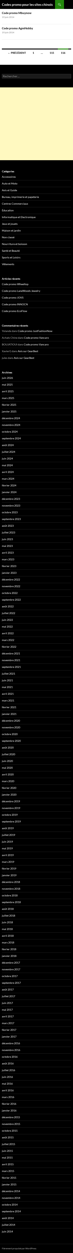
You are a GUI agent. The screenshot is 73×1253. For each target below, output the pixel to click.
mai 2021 (7, 687)
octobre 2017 (10, 976)
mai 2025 (7, 384)
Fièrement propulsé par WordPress (19, 1248)
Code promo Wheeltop (15, 284)
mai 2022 (7, 626)
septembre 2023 (11, 519)
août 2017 (8, 989)
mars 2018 (8, 942)
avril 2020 (8, 774)
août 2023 (8, 525)
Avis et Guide (9, 190)
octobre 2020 (10, 734)
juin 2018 (7, 922)
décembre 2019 (11, 801)
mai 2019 (7, 848)
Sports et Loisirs (11, 257)
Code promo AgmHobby (17, 28)
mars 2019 (8, 861)
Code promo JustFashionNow (35, 331)
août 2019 (8, 828)
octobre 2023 (10, 512)
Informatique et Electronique (19, 217)
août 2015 (8, 1137)
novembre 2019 (11, 808)
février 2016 (9, 1103)
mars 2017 (8, 1023)
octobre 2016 (10, 1056)
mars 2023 (8, 559)
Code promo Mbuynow (16, 13)
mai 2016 (7, 1083)
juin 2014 (7, 1231)
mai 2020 (7, 767)
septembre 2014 (11, 1211)
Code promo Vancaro (36, 337)
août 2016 (8, 1063)
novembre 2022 (11, 586)
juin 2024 (7, 458)
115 (52, 52)
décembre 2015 (11, 1117)
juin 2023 (7, 539)
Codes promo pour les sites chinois (27, 4)
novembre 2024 (11, 424)
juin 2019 (7, 841)
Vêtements (8, 264)
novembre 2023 (11, 505)
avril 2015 (8, 1164)
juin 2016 (7, 1076)
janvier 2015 (9, 1184)
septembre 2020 (11, 740)
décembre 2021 (11, 653)
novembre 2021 (11, 660)
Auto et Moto (9, 183)
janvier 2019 (9, 875)
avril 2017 (8, 1016)
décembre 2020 (11, 720)
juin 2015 (7, 1150)
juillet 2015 (8, 1144)
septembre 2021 (11, 666)
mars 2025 (8, 398)
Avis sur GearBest (28, 351)
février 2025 (9, 404)
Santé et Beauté (11, 250)
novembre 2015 (11, 1123)
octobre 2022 (10, 592)
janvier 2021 (9, 713)
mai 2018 (7, 929)
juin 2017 (7, 1002)
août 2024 (8, 445)
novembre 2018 (11, 888)
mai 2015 (7, 1157)
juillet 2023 (8, 532)
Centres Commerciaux (15, 203)
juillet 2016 (8, 1070)
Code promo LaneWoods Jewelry (21, 290)
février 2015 (9, 1177)
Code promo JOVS (12, 297)
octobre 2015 (10, 1130)
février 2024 (9, 485)
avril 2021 (8, 693)
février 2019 (9, 868)
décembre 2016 (11, 1043)
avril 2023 (8, 552)
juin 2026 (7, 377)
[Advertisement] (36, 123)
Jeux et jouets (10, 223)
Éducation (8, 210)
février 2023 (9, 566)
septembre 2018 (11, 902)
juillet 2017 (8, 996)
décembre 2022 (11, 579)
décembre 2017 (11, 962)
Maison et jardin (11, 230)
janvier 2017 (9, 1036)
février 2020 (9, 787)
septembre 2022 (11, 599)
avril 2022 (8, 633)
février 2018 (9, 949)
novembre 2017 (11, 969)
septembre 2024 (11, 438)
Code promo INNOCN (15, 304)
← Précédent (17, 52)
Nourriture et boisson (14, 244)
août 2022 (8, 606)
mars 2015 (8, 1171)
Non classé (8, 237)
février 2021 (9, 707)
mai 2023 (7, 545)
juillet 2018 (8, 915)
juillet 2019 (8, 834)
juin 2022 (7, 619)
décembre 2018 (11, 882)
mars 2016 (8, 1097)
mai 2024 (7, 465)
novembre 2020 (11, 727)
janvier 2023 (9, 572)
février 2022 (9, 646)
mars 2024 (8, 478)
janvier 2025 (9, 411)
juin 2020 (7, 761)
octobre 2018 (10, 895)
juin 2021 (7, 680)
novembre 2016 (11, 1050)
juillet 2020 (8, 754)
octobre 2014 (10, 1204)
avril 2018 (8, 935)
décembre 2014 (11, 1191)
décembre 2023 (11, 498)
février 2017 (9, 1029)
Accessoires (9, 176)
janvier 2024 (9, 492)
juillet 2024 (8, 451)
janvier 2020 (9, 794)
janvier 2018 (9, 955)
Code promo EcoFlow (14, 311)
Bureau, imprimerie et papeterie (20, 196)
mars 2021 (8, 700)
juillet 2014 (8, 1224)
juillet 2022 (8, 613)
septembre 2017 (11, 982)
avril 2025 (8, 391)
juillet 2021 (8, 673)
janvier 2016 (9, 1110)
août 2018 (8, 908)
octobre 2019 (10, 814)
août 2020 (8, 747)
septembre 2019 (11, 821)
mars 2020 (8, 781)
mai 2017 (7, 1009)
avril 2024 (8, 471)
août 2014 (8, 1218)
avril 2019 (8, 855)
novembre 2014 (11, 1197)
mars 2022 (8, 640)
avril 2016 (8, 1090)
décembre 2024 (11, 418)
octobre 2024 (10, 431)
